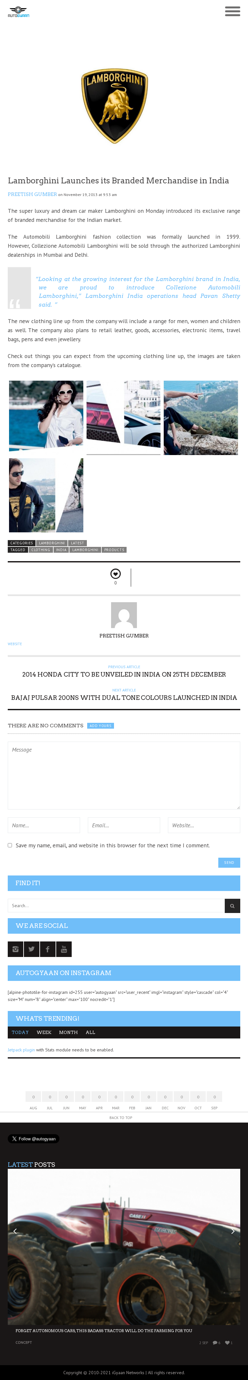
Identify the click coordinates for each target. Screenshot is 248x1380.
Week (43, 1032)
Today (20, 1032)
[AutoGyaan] (95, 11)
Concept (24, 1342)
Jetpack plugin (21, 1050)
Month (68, 1032)
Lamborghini (52, 543)
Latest (77, 543)
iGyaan (118, 1372)
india (61, 550)
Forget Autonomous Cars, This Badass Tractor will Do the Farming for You (104, 1330)
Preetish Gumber (32, 194)
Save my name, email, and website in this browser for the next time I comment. (113, 845)
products (114, 550)
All (90, 1032)
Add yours (100, 725)
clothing (40, 550)
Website (15, 644)
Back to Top (120, 1117)
